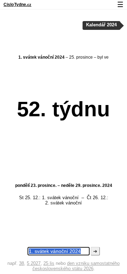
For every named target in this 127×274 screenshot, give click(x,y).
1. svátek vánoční (60, 197)
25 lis (48, 263)
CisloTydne (17, 4)
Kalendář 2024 (101, 24)
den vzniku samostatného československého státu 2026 (76, 266)
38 (21, 263)
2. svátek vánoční (63, 202)
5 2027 (34, 263)
